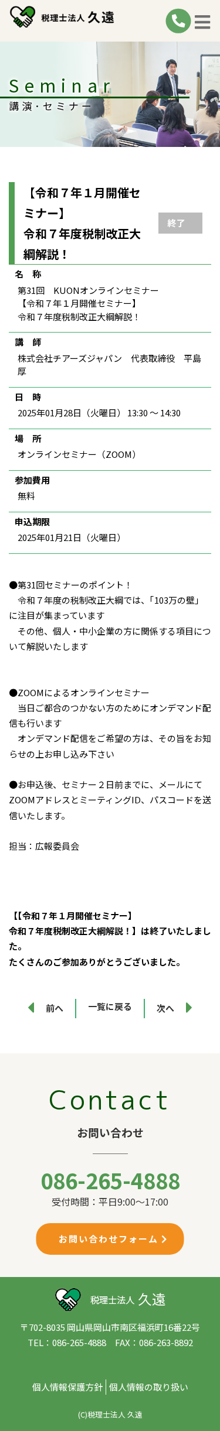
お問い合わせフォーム (110, 1239)
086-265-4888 (110, 1180)
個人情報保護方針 (67, 1387)
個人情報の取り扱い (148, 1387)
